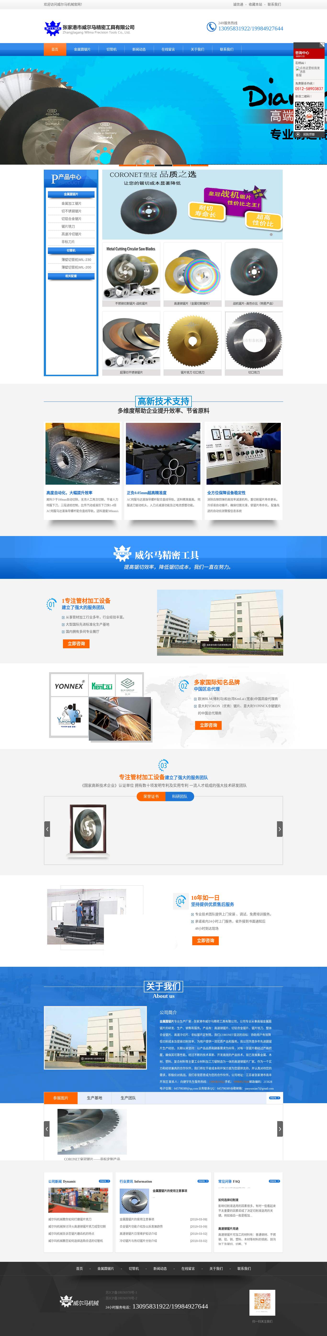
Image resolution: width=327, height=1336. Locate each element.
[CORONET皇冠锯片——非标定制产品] (92, 1132)
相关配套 (71, 276)
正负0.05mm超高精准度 (147, 493)
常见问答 (225, 1181)
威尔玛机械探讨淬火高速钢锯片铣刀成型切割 (77, 1226)
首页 (54, 49)
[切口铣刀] (254, 340)
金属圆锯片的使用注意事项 (170, 1191)
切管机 (112, 49)
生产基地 (94, 1098)
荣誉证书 (151, 796)
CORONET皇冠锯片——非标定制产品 (92, 1159)
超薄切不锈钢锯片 (131, 372)
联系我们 (274, 4)
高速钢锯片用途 (228, 1210)
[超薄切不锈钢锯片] (131, 340)
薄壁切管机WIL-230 (76, 260)
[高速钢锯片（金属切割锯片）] (193, 271)
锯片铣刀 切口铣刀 (192, 372)
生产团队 (128, 1098)
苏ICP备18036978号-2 (121, 1298)
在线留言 (168, 49)
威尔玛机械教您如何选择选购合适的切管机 (75, 1241)
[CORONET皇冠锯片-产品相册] (88, 849)
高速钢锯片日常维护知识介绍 (138, 1233)
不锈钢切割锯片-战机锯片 (131, 303)
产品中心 (69, 177)
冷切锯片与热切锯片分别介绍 (138, 1241)
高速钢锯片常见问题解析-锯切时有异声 (243, 1239)
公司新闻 (55, 1181)
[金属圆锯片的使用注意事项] (134, 1212)
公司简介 (168, 1012)
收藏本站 (255, 4)
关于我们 (197, 49)
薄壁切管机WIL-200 (76, 267)
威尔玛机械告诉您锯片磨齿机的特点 (71, 1233)
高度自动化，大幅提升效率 (69, 493)
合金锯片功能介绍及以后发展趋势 (141, 1226)
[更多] (274, 1098)
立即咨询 (76, 643)
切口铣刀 (254, 372)
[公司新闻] (78, 1211)
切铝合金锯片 (72, 219)
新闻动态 (139, 49)
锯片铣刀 (68, 226)
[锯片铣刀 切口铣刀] (193, 340)
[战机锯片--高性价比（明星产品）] (254, 271)
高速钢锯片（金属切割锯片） (192, 303)
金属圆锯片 (82, 49)
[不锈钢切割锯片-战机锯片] (131, 271)
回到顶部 (309, 134)
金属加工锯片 (72, 203)
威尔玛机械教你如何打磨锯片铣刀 (69, 1219)
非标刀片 (68, 242)
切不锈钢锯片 (72, 211)
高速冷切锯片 (72, 234)
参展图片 (60, 1098)
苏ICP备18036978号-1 (121, 1292)
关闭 (309, 45)
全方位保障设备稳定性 (226, 493)
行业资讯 (126, 1181)
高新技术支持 (163, 401)
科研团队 (179, 796)
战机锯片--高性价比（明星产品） (254, 303)
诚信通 (238, 4)
